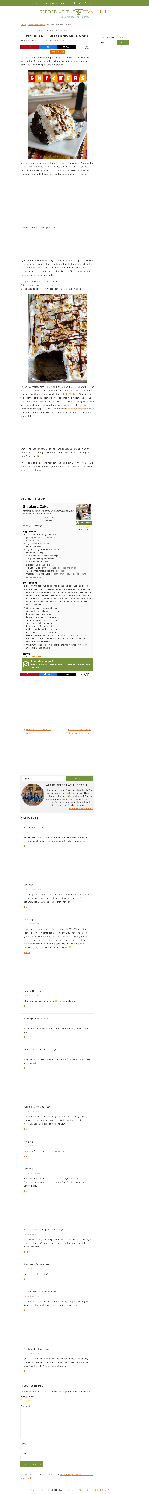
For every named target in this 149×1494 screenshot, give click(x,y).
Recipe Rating (27, 1397)
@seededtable (55, 664)
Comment (26, 1406)
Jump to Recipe (57, 52)
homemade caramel (76, 409)
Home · (72, 1490)
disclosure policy (58, 40)
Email (23, 1453)
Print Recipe (85, 523)
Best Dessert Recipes (36, 25)
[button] (79, 527)
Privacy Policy (109, 1490)
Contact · (93, 1490)
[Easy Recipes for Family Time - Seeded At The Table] (74, 18)
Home (23, 25)
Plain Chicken (70, 394)
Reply (27, 846)
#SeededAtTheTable (74, 664)
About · (82, 1490)
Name (23, 1444)
